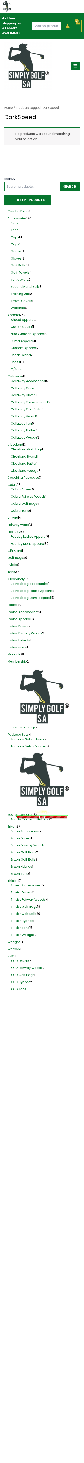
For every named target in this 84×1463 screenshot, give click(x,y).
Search (9, 179)
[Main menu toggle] (75, 66)
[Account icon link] (68, 26)
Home (8, 108)
